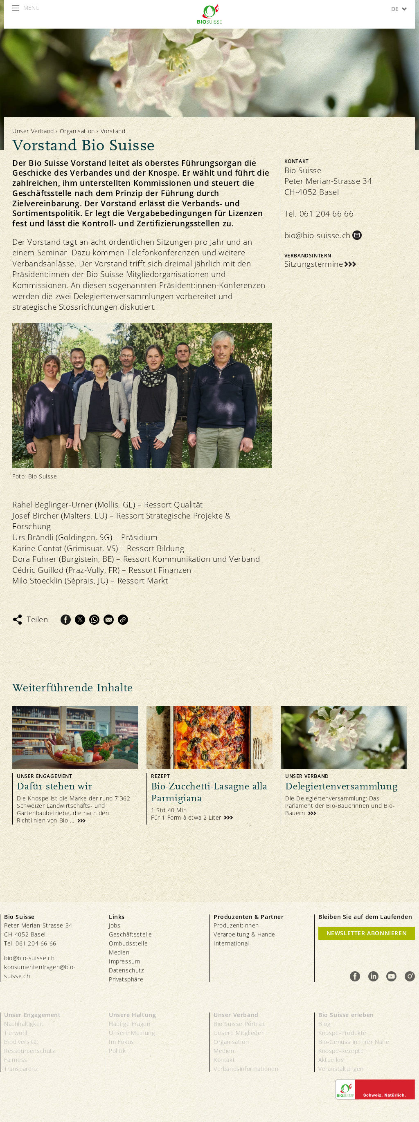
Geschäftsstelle (130, 934)
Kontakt (224, 1060)
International (231, 943)
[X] (80, 620)
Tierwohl (15, 1033)
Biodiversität (21, 1042)
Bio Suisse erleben (346, 1015)
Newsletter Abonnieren (367, 933)
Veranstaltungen (341, 1069)
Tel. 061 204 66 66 (319, 213)
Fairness (15, 1060)
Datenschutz (126, 970)
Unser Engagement (32, 1015)
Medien (119, 952)
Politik (117, 1051)
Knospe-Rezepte (341, 1051)
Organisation (77, 131)
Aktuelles (331, 1060)
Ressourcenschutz (29, 1051)
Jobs (114, 925)
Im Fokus (121, 1042)
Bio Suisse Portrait (239, 1024)
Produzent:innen (236, 925)
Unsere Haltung (132, 1015)
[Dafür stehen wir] (75, 765)
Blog (324, 1024)
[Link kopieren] (123, 620)
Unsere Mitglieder (239, 1033)
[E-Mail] (109, 620)
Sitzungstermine (313, 264)
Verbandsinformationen (246, 1069)
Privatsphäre (126, 979)
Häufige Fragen (129, 1024)
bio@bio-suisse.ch (317, 235)
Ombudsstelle (128, 943)
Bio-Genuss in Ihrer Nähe (353, 1042)
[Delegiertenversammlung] (344, 765)
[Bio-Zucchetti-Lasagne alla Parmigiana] (209, 765)
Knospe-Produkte (342, 1033)
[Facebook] (66, 620)
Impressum (124, 961)
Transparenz (21, 1069)
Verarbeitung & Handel (245, 934)
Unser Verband (33, 131)
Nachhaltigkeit (23, 1024)
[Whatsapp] (94, 620)
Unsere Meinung (132, 1033)
